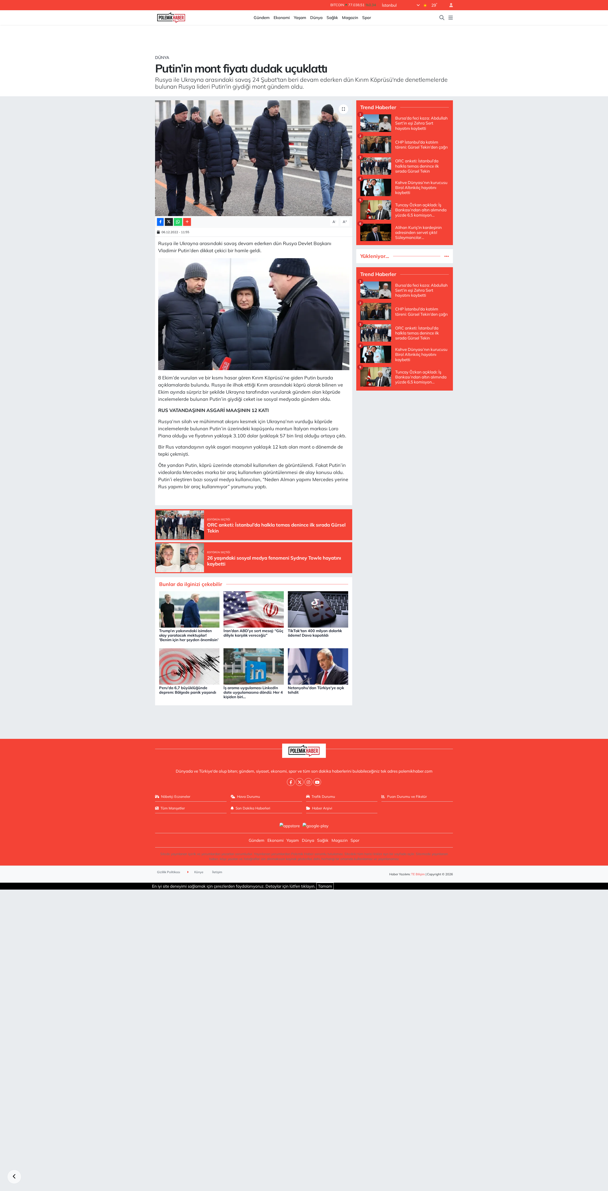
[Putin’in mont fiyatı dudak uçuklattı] (253, 158)
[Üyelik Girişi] (449, 5)
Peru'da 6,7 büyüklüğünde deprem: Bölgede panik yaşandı (187, 690)
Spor (366, 17)
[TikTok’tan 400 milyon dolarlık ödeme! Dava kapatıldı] (318, 608)
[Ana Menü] (450, 18)
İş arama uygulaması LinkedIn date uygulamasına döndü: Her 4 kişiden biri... (253, 692)
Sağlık (332, 17)
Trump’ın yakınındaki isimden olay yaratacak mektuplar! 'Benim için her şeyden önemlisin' (188, 635)
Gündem (262, 17)
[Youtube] (317, 782)
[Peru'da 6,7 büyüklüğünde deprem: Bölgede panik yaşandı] (189, 665)
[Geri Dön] (14, 1177)
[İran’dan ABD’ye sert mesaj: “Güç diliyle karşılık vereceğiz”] (253, 608)
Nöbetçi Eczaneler (175, 796)
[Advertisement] (404, 428)
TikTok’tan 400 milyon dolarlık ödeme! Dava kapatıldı (315, 633)
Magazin (350, 17)
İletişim (217, 872)
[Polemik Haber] (171, 17)
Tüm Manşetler (173, 808)
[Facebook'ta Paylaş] (160, 222)
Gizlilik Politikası (168, 872)
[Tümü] (446, 256)
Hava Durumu (248, 796)
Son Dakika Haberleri (253, 808)
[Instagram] (308, 782)
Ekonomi (282, 17)
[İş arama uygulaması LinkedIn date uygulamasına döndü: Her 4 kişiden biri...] (253, 665)
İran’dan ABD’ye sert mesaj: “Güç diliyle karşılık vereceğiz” (253, 633)
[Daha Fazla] (187, 222)
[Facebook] (291, 782)
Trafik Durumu (323, 796)
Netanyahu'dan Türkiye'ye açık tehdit (316, 690)
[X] (300, 782)
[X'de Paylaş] (169, 222)
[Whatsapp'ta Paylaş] (178, 222)
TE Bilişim (418, 874)
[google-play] (316, 825)
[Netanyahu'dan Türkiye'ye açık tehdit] (318, 665)
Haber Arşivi (322, 808)
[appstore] (289, 825)
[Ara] (441, 18)
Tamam (325, 886)
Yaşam (300, 17)
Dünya (316, 17)
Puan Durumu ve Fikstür (407, 796)
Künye (198, 872)
